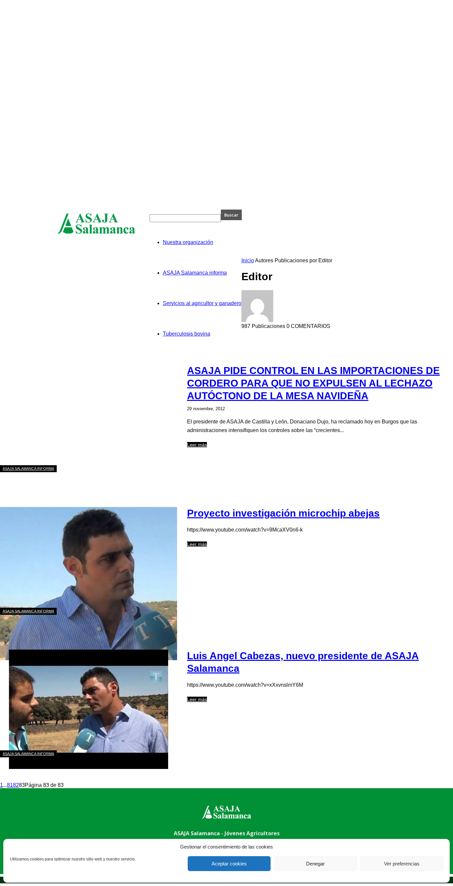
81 (10, 785)
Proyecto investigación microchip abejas (283, 513)
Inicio (247, 260)
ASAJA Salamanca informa (195, 273)
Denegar (315, 863)
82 (16, 785)
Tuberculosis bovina (186, 334)
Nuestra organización (188, 242)
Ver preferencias (402, 863)
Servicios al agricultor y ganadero (202, 303)
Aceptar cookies (229, 863)
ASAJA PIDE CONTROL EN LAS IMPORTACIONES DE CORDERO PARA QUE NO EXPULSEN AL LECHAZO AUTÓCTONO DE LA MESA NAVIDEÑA (313, 383)
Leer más (197, 444)
